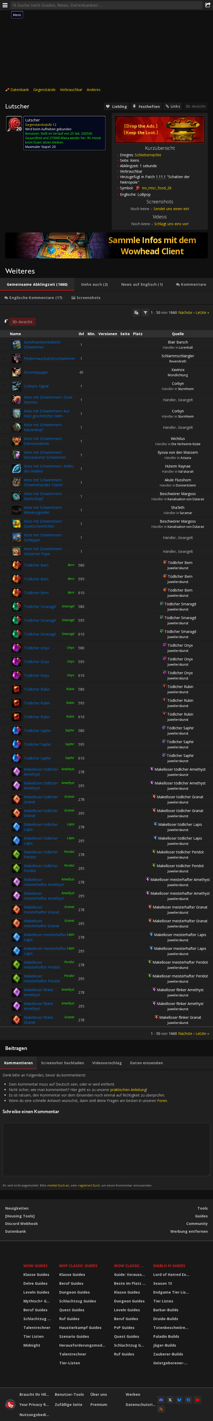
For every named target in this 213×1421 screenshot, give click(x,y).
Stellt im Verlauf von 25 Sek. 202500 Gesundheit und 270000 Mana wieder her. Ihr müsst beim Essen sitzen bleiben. (63, 138)
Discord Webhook (21, 1223)
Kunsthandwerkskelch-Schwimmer (43, 344)
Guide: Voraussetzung (130, 1274)
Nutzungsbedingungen (35, 1414)
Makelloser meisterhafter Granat (41, 909)
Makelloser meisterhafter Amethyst (44, 882)
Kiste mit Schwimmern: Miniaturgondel (43, 510)
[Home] (10, 1408)
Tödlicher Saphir (37, 730)
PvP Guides (124, 1327)
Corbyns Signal (36, 386)
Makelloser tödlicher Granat (180, 796)
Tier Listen (33, 1336)
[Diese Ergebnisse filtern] (145, 312)
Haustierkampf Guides (80, 1327)
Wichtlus (178, 438)
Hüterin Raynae (178, 466)
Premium (98, 1404)
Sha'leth (177, 507)
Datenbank (19, 89)
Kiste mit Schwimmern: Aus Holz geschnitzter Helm (47, 413)
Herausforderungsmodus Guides (83, 1345)
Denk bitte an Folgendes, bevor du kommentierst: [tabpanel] (85, 1130)
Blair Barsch (178, 342)
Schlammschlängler (178, 355)
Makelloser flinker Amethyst (39, 992)
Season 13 (162, 1283)
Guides (201, 1216)
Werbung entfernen (189, 1231)
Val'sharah (186, 471)
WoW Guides (35, 1265)
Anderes (94, 89)
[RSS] (161, 1409)
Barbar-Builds (165, 1309)
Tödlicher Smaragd (40, 606)
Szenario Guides (74, 1336)
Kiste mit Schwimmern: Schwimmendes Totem (43, 482)
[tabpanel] (106, 672)
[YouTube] (197, 1400)
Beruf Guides (35, 1309)
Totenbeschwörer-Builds (172, 1327)
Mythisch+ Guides (38, 1301)
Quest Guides (71, 1309)
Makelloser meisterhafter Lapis (180, 934)
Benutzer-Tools (69, 1394)
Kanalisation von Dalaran (186, 499)
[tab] (37, 284)
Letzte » (202, 312)
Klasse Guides (36, 1274)
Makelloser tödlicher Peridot (180, 851)
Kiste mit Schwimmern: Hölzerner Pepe (43, 551)
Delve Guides (35, 1283)
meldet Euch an (58, 1185)
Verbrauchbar (71, 89)
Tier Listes (163, 1301)
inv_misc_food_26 (156, 187)
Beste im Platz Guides (130, 1283)
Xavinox (177, 369)
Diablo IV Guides (169, 1265)
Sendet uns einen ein (171, 208)
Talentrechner (36, 1327)
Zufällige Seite (68, 1404)
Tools (202, 1208)
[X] (170, 1400)
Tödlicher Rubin (37, 689)
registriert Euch (89, 1185)
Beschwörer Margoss (178, 493)
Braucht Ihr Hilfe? (35, 1394)
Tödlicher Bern (36, 565)
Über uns (98, 1394)
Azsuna (186, 458)
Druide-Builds (165, 1318)
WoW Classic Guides (130, 1265)
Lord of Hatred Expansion (172, 1274)
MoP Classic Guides (78, 1265)
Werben (133, 1394)
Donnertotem (186, 485)
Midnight (31, 1345)
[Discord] (161, 1400)
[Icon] (14, 124)
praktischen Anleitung (128, 1089)
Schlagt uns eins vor (171, 223)
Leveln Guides (36, 1292)
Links (175, 106)
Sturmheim (186, 389)
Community (197, 1223)
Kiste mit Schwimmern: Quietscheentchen (43, 524)
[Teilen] (208, 5)
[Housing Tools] (20, 1216)
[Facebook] (188, 1400)
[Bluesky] (179, 1400)
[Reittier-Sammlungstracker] (106, 245)
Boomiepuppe (36, 372)
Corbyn (178, 383)
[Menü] (5, 5)
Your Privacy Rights (35, 1404)
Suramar (186, 513)
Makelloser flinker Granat (180, 1017)
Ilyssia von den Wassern (178, 452)
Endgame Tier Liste (171, 1292)
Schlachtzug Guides (38, 1318)
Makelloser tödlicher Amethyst (180, 769)
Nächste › (186, 312)
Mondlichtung (178, 375)
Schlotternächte (148, 154)
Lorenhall (186, 347)
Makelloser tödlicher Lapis (180, 824)
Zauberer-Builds (168, 1354)
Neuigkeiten (17, 1208)
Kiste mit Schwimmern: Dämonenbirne (43, 441)
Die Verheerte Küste (186, 444)
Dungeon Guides (74, 1292)
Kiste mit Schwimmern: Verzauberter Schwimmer (45, 455)
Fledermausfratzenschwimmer (49, 358)
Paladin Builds (166, 1336)
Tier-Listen (69, 1362)
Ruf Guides (69, 1318)
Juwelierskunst (178, 568)
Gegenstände (44, 89)
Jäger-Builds (164, 1345)
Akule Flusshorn (178, 479)
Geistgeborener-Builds (172, 1362)
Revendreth (177, 361)
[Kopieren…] (136, 312)
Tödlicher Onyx (36, 647)
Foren (162, 1100)
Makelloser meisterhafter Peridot (42, 965)
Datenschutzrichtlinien (141, 1404)
